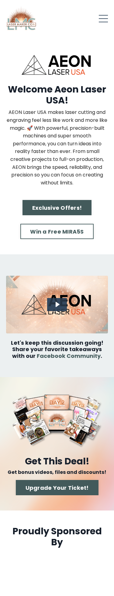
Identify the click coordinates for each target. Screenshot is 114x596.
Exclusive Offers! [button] (57, 208)
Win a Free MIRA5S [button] (57, 231)
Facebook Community (69, 356)
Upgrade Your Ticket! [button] (57, 488)
